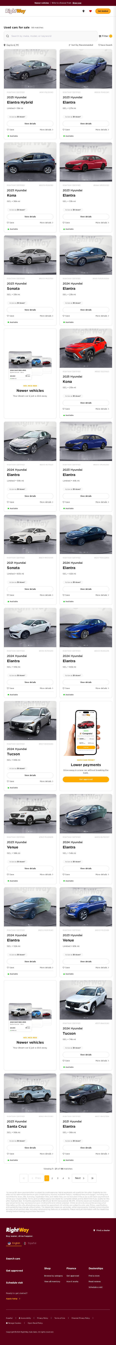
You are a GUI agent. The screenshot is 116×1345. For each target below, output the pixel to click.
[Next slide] (53, 68)
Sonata (13, 288)
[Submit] (8, 36)
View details (30, 123)
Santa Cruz (17, 1126)
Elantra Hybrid (20, 102)
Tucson (13, 754)
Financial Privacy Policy (81, 1318)
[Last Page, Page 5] (92, 1178)
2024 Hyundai (73, 283)
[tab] (28, 86)
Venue (12, 847)
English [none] (16, 1243)
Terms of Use (59, 1318)
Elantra (69, 102)
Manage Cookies (14, 1323)
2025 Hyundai (17, 97)
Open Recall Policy (35, 1323)
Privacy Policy (42, 1318)
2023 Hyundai (72, 97)
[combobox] (50, 36)
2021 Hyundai (16, 562)
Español (9, 1318)
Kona (11, 195)
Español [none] (32, 1243)
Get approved (86, 779)
